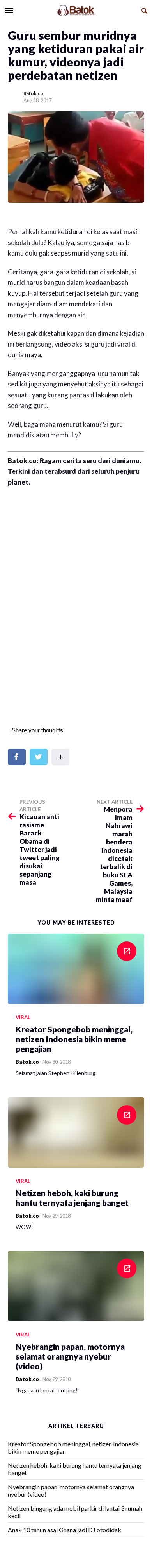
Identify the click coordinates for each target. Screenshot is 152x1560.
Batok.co (33, 93)
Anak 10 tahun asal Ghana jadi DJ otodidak (64, 1529)
